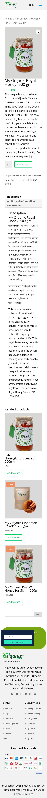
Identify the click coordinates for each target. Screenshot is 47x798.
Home (8, 18)
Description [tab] (14, 196)
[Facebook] (12, 694)
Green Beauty (20, 18)
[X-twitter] (35, 694)
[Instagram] (21, 694)
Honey (7, 180)
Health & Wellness (33, 176)
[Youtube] (17, 694)
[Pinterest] (30, 694)
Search (38, 614)
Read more (13, 537)
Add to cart (23, 164)
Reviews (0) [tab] (14, 205)
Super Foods (25, 180)
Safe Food (15, 180)
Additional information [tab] (21, 201)
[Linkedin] (26, 694)
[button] (38, 32)
